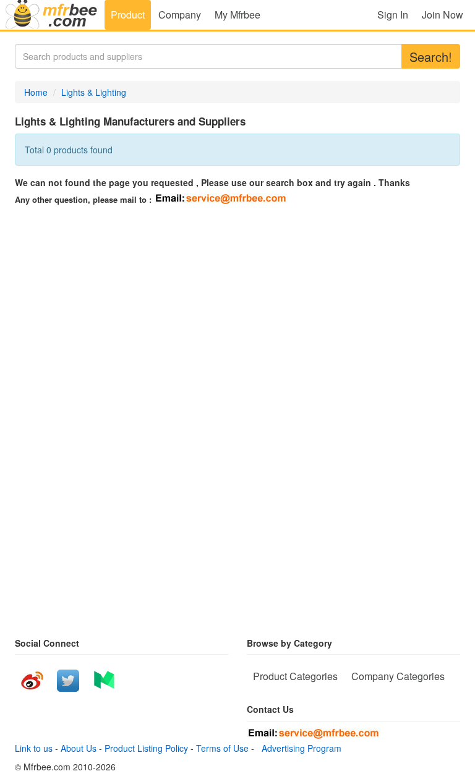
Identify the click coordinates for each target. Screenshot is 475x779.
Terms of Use (222, 748)
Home (36, 92)
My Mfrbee (237, 14)
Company (179, 14)
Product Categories (295, 676)
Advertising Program (299, 748)
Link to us (34, 748)
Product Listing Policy (146, 748)
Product (128, 14)
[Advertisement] (237, 299)
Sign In (392, 14)
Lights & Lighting (93, 92)
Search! (430, 57)
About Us (78, 748)
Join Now (442, 14)
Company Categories (398, 676)
